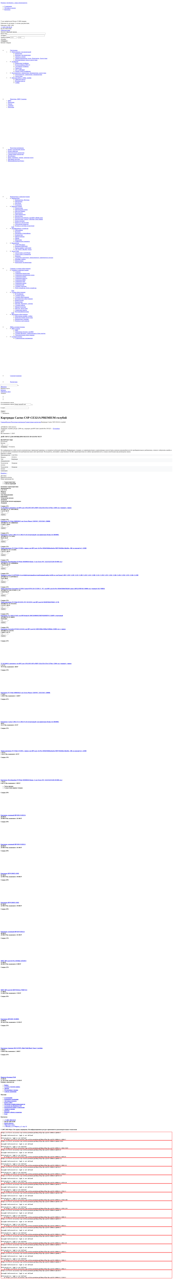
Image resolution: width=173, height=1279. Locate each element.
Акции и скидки (9, 1109)
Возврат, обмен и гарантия (13, 1112)
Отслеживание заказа (7, 404)
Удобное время (5, 37)
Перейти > (4, 473)
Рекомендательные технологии (14, 1107)
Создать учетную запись (12, 1087)
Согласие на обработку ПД (13, 1106)
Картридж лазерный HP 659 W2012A (13, 931)
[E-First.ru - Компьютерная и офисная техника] (11, 19)
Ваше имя (4, 33)
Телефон (3, 35)
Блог (5, 1114)
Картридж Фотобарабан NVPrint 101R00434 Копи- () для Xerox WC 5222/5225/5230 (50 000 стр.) (31, 561)
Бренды (6, 1110)
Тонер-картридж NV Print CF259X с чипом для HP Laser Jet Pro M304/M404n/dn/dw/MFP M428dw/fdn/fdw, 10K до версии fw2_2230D (43, 548)
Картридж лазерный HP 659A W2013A (13, 815)
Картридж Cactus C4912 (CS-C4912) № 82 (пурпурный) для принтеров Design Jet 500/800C (30, 534)
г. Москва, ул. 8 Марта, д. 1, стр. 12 (15, 1126)
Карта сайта (8, 1102)
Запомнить (6, 413)
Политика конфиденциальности (14, 1104)
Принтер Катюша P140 (8, 1077)
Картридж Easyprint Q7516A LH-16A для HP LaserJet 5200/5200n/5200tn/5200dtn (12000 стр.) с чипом (33, 629)
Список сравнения (10, 1091)
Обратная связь (5, 30)
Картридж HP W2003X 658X (10, 902)
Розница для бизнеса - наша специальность (14, 3)
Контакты (7, 9)
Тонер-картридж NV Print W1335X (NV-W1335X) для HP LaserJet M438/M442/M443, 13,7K (30, 602)
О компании (8, 6)
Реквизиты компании (11, 1099)
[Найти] (18, 385)
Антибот (3, 39)
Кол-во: (3, 443)
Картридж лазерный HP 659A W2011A (13, 844)
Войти (6, 1085)
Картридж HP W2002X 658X (10, 873)
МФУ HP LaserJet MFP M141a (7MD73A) (14, 990)
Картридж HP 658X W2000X (10, 1019)
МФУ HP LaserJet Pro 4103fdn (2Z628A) (13, 961)
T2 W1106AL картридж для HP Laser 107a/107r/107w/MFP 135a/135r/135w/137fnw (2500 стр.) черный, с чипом (36, 507)
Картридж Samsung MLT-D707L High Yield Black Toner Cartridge (22, 1048)
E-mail (3, 408)
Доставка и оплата (10, 8)
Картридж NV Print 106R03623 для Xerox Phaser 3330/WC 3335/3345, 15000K (25, 521)
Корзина (3, 390)
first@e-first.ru (8, 1123)
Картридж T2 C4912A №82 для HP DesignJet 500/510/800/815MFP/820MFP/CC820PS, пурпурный (32, 615)
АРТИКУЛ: (4, 427)
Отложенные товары (11, 1090)
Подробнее (56, 428)
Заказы (6, 1088)
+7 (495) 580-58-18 (6, 27)
